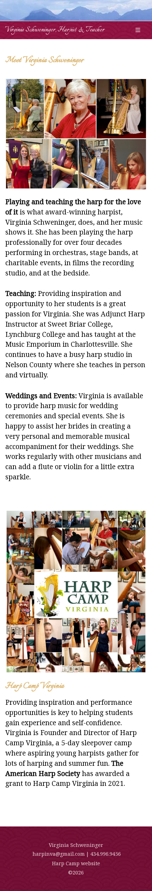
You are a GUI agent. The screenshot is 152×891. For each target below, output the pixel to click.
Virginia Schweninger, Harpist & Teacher (54, 30)
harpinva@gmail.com (59, 853)
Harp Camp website (76, 863)
